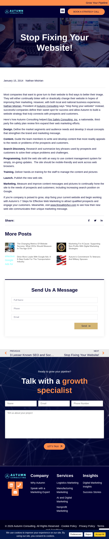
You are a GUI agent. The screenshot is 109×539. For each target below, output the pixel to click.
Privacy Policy (87, 526)
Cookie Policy (69, 526)
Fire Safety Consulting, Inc (62, 119)
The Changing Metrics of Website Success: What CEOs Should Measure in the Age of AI (34, 246)
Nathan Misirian (12, 106)
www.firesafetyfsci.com (63, 205)
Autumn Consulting (47, 106)
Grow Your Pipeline (97, 2)
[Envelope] (15, 492)
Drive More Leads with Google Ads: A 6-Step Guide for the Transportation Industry (34, 259)
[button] (62, 11)
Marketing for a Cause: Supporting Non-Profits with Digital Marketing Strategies (84, 246)
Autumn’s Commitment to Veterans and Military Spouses (84, 258)
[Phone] (19, 485)
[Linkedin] (11, 485)
